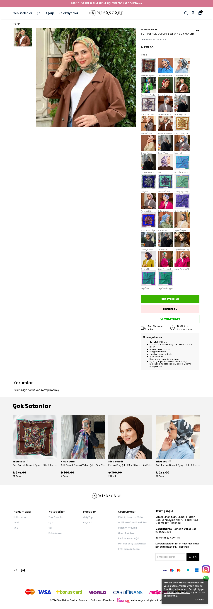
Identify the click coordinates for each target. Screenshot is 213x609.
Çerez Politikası (126, 533)
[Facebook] (15, 570)
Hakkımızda (20, 517)
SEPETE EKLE (170, 299)
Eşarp (50, 13)
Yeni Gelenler (22, 13)
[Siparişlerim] (193, 13)
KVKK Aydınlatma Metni (130, 517)
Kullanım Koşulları (127, 527)
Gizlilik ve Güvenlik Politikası (132, 522)
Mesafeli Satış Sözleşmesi (132, 543)
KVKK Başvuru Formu (129, 549)
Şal (39, 13)
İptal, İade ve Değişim (129, 538)
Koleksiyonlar (68, 13)
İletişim (17, 522)
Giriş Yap (88, 517)
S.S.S (16, 527)
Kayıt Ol (87, 522)
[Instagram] (23, 570)
